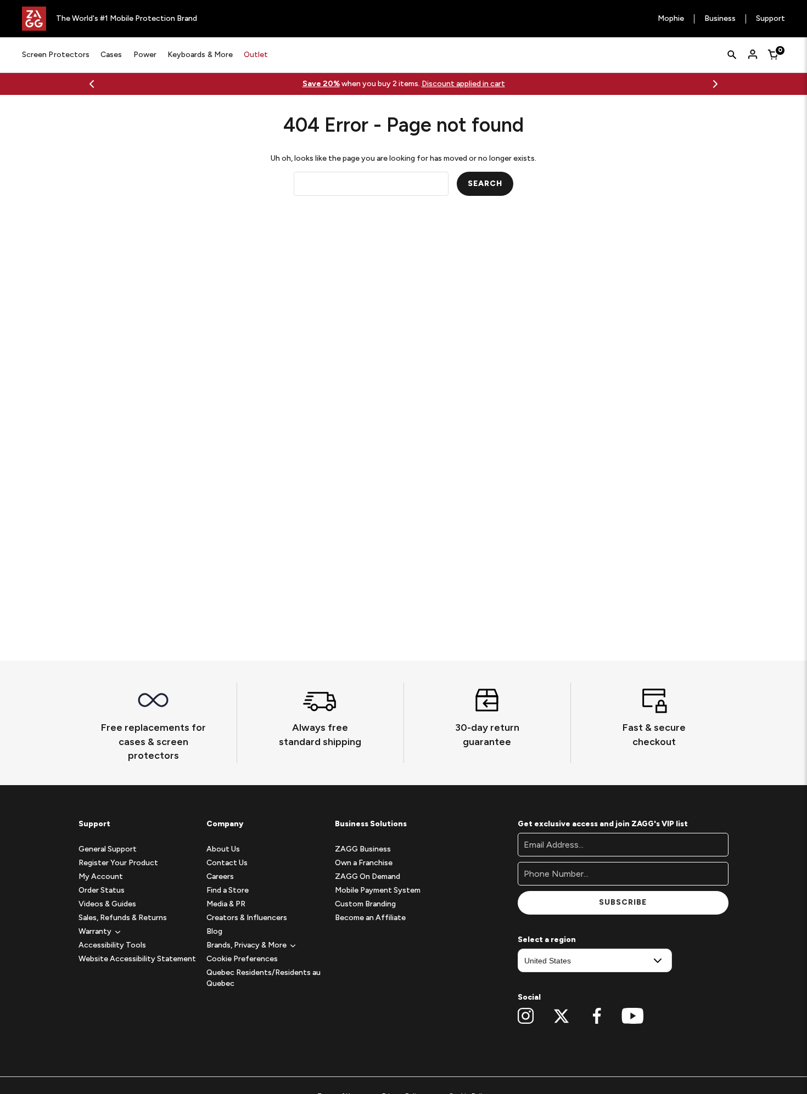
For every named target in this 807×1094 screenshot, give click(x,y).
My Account (101, 876)
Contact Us (227, 862)
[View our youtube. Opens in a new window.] (632, 1016)
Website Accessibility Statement (137, 958)
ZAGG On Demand (367, 876)
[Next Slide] (715, 84)
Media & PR (225, 904)
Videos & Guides (107, 904)
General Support (108, 849)
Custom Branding (365, 904)
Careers (220, 876)
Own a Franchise (364, 862)
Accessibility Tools (112, 945)
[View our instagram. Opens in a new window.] (525, 1016)
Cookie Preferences (242, 958)
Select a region (547, 939)
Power (144, 54)
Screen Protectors (55, 54)
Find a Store (227, 890)
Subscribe (623, 902)
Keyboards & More (200, 54)
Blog (214, 931)
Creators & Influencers (246, 917)
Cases (111, 54)
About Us (223, 849)
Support (770, 19)
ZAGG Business (363, 849)
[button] (95, 931)
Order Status (102, 890)
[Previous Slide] (92, 84)
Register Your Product (118, 862)
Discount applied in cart (463, 83)
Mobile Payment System (378, 890)
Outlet (256, 54)
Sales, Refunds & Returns (123, 917)
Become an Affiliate (370, 917)
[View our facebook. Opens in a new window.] (597, 1016)
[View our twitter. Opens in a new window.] (561, 1016)
